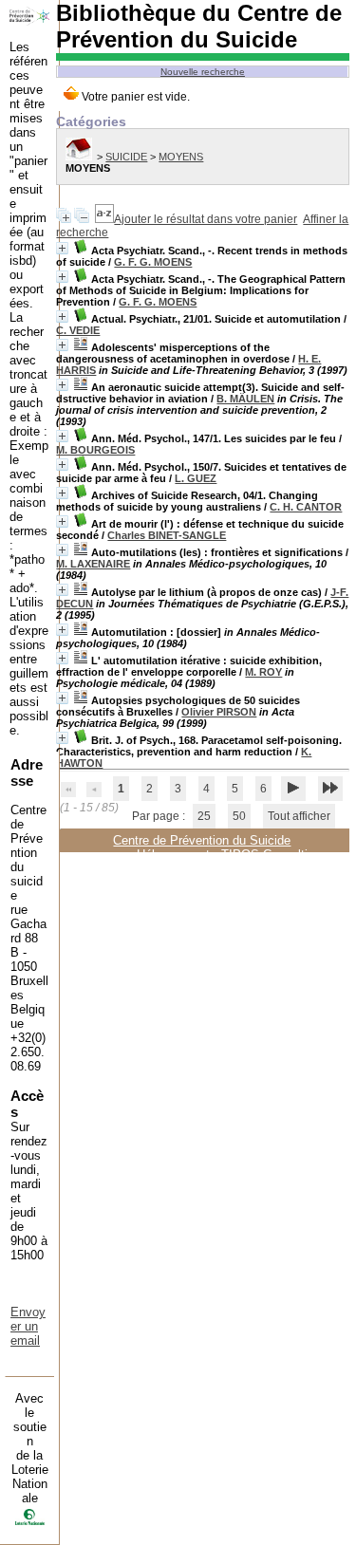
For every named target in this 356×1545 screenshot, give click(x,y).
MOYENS (181, 156)
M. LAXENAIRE (93, 563)
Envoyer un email (28, 1326)
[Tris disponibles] (104, 219)
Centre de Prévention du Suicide (201, 840)
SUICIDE (126, 156)
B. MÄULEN (245, 398)
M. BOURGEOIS (95, 450)
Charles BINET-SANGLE (166, 535)
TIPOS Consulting (271, 854)
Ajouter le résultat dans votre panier (205, 219)
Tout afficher (299, 816)
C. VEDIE (78, 330)
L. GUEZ (195, 478)
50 (239, 816)
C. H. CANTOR (306, 506)
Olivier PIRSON (218, 711)
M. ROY (263, 672)
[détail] (62, 248)
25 (204, 816)
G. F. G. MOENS (153, 262)
